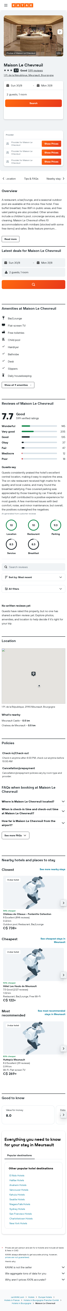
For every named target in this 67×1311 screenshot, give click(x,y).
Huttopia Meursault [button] (14, 1059)
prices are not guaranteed (17, 1257)
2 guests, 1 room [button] (17, 94)
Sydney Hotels (17, 1209)
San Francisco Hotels (20, 1213)
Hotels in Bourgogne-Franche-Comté (41, 1300)
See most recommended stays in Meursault (51, 1012)
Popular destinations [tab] (19, 1155)
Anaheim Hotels (17, 1185)
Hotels (31, 1297)
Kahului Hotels (17, 1194)
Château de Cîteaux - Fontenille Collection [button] (27, 914)
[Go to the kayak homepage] (22, 5)
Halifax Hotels (16, 1180)
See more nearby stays (52, 869)
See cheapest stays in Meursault (53, 940)
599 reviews (35, 70)
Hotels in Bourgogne (21, 1303)
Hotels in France (12, 1300)
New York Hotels (18, 1223)
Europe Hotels (45, 1297)
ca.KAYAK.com (17, 1297)
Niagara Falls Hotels (19, 1204)
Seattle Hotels (17, 1199)
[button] (6, 5)
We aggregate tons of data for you (25, 1273)
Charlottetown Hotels (20, 1218)
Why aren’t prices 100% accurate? (25, 1279)
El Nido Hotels (16, 1175)
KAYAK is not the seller (18, 1267)
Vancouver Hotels (18, 1189)
